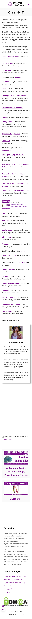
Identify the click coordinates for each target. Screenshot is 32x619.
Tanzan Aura (6, 70)
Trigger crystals (8, 269)
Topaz (4, 213)
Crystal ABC (5, 439)
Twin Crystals (7, 311)
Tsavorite (5, 276)
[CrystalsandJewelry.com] (16, 4)
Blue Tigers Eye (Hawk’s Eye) (13, 155)
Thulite (4, 117)
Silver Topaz (6, 237)
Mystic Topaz (7, 230)
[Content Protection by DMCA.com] (16, 601)
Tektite (4, 88)
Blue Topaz (6, 220)
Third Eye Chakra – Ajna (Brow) (14, 95)
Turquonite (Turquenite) (11, 304)
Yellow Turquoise (8, 297)
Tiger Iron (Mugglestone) (11, 134)
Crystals (10, 439)
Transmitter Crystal (9, 255)
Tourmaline (6, 244)
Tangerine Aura (7, 63)
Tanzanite (5, 82)
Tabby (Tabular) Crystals (11, 56)
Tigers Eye (6, 141)
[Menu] (3, 4)
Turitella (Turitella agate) (11, 283)
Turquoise (5, 290)
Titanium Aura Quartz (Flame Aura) (15, 190)
